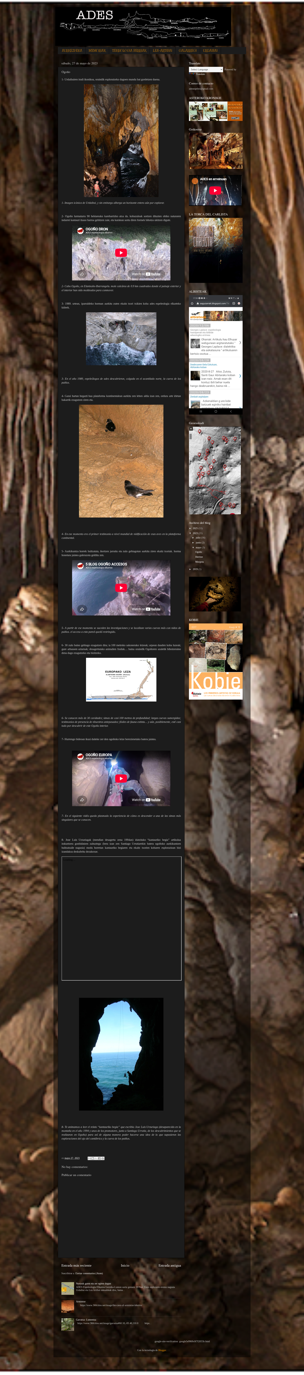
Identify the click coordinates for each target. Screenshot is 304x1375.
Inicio (125, 1265)
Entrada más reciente (76, 1265)
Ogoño (198, 551)
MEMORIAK (97, 51)
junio (199, 542)
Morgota (199, 561)
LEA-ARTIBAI (162, 51)
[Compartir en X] (96, 1158)
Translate (200, 74)
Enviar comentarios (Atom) (89, 1273)
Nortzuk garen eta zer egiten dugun (93, 1283)
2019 (195, 569)
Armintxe (81, 1301)
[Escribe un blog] (92, 1158)
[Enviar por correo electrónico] (89, 1158)
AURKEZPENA (72, 51)
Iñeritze (199, 556)
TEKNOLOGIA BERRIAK (129, 51)
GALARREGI (188, 51)
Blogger (162, 1350)
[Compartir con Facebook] (99, 1158)
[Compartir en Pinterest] (102, 1158)
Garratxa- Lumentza (86, 1319)
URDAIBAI (210, 51)
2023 (195, 533)
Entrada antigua (170, 1265)
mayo (199, 547)
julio (198, 537)
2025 (195, 528)
